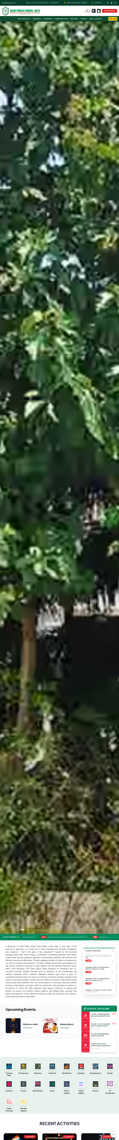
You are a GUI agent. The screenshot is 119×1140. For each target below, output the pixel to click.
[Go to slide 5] (38, 929)
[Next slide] (112, 477)
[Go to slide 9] (53, 929)
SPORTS (84, 19)
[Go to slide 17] (83, 929)
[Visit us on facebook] (108, 3)
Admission (37, 19)
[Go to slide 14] (72, 929)
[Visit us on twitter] (111, 3)
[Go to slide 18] (87, 929)
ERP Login (112, 19)
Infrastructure (61, 19)
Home (19, 19)
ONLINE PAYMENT (109, 11)
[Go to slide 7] (46, 929)
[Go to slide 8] (49, 929)
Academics (48, 19)
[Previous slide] (6, 477)
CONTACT (98, 19)
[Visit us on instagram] (115, 3)
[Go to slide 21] (98, 929)
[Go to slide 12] (64, 929)
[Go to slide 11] (61, 929)
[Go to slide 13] (68, 929)
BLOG (92, 19)
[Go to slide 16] (79, 929)
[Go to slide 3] (31, 929)
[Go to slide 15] (75, 929)
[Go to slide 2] (27, 929)
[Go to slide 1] (22, 929)
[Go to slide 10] (57, 929)
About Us (26, 19)
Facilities (74, 19)
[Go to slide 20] (94, 929)
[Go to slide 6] (42, 929)
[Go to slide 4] (34, 929)
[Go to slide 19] (90, 929)
